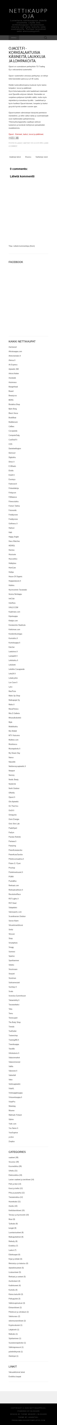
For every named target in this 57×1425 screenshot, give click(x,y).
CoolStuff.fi (13, 440)
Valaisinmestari (14, 1062)
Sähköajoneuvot (15, 1347)
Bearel (11, 391)
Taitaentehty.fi (14, 1000)
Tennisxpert (13, 1018)
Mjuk (10, 722)
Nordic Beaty (14, 780)
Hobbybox (12, 563)
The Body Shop (15, 1022)
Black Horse (13, 413)
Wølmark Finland (15, 1115)
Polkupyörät (13, 1299)
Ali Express (13, 365)
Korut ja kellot (14, 1188)
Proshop (12, 868)
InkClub (11, 599)
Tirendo (11, 1027)
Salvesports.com (15, 912)
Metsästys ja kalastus (17, 1263)
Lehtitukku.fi (13, 660)
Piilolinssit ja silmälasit (17, 1312)
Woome (11, 1111)
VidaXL (11, 1088)
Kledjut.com (13, 621)
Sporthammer (14, 960)
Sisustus (12, 1162)
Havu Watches (14, 541)
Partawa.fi (12, 841)
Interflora (12, 603)
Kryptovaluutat (14, 1325)
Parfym (11, 832)
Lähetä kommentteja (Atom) (24, 246)
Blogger (35, 1411)
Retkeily (12, 1241)
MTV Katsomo (14, 735)
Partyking (12, 846)
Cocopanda (13, 431)
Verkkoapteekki (14, 1084)
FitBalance (13, 497)
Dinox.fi (11, 462)
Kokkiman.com (14, 629)
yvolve (11, 1137)
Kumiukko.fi (13, 638)
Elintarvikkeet (14, 1308)
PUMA (11, 877)
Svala (11, 991)
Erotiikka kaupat (15, 1377)
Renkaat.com (14, 885)
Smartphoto (13, 943)
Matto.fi (11, 704)
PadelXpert (13, 828)
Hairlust (11, 528)
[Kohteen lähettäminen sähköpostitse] (9, 138)
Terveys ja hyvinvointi (17, 1215)
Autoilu (11, 1206)
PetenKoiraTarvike (16, 855)
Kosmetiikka (13, 1166)
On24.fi (11, 810)
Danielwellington (15, 448)
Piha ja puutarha (15, 1193)
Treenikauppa (14, 1044)
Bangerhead (13, 387)
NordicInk (12, 784)
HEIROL (12, 546)
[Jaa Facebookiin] (17, 138)
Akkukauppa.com (15, 351)
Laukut (19, 143)
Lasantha (33, 1417)
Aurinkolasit (13, 1281)
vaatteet (26, 143)
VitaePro (12, 1102)
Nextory (12, 775)
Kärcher (12, 647)
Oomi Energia (14, 819)
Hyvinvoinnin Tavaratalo (18, 590)
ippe (41, 143)
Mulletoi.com (13, 740)
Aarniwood (13, 347)
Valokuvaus (13, 1316)
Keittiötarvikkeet (15, 1210)
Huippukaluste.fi (15, 581)
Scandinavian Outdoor (17, 916)
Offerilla (12, 793)
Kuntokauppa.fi (14, 643)
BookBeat (12, 418)
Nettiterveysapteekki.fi (17, 766)
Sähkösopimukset (15, 1303)
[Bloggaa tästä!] (12, 138)
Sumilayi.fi (13, 987)
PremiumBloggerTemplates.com (28, 1420)
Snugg (11, 947)
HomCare (12, 568)
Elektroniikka (14, 1175)
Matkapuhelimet (15, 1237)
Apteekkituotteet (15, 1268)
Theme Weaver (28, 1414)
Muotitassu (13, 744)
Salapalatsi (13, 907)
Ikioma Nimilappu (15, 594)
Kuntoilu (12, 1290)
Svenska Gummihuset (17, 996)
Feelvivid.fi (13, 484)
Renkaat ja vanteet (16, 1277)
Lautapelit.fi (13, 656)
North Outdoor (14, 788)
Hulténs (11, 585)
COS (10, 444)
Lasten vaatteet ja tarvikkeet (19, 1180)
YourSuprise (13, 1133)
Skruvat (12, 934)
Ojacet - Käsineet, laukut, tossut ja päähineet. (26, 134)
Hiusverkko (13, 559)
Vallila (11, 1066)
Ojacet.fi (12, 797)
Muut (10, 1219)
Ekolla (11, 471)
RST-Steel (12, 903)
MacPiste (12, 691)
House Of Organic (15, 576)
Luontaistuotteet (15, 1232)
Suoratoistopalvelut (16, 1343)
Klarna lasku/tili (14, 1294)
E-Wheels (12, 466)
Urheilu (11, 1171)
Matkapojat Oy (14, 700)
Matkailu (12, 1334)
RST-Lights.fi (14, 899)
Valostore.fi (13, 1071)
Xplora (11, 1119)
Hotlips (11, 572)
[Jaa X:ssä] (15, 138)
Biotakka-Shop (14, 404)
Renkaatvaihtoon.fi (16, 890)
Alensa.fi (12, 360)
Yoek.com (12, 1124)
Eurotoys (12, 479)
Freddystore (13, 515)
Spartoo (12, 956)
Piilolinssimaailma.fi (16, 859)
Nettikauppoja (28, 13)
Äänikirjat (12, 1356)
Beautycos (13, 396)
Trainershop (13, 1035)
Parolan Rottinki (15, 837)
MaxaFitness (14, 709)
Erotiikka (12, 1246)
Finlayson (12, 493)
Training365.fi (14, 1040)
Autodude (12, 378)
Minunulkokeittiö (15, 718)
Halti (10, 532)
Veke (10, 1080)
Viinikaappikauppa (16, 1093)
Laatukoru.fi (13, 652)
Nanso (11, 757)
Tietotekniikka (14, 1197)
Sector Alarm (14, 921)
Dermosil (12, 453)
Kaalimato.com (14, 612)
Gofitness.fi (13, 524)
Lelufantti (12, 665)
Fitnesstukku (14, 501)
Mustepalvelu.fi (14, 749)
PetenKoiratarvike (15, 850)
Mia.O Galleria (14, 713)
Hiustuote (12, 554)
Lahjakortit (13, 1330)
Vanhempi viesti (42, 157)
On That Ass (13, 806)
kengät (11, 1228)
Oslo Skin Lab (14, 824)
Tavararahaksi (14, 1005)
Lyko (10, 687)
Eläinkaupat (13, 1255)
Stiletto (11, 965)
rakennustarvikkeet (16, 1321)
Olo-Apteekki (14, 802)
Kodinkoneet (13, 1285)
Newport (12, 771)
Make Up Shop (14, 696)
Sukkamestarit (14, 983)
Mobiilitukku (13, 727)
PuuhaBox (13, 881)
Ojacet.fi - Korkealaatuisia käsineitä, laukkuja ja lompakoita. (27, 54)
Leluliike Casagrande (17, 669)
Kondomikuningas (15, 634)
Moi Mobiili (13, 731)
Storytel (12, 974)
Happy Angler (14, 537)
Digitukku (12, 457)
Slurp (11, 938)
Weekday (12, 1106)
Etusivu (28, 157)
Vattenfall (12, 1075)
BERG (11, 400)
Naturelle (12, 762)
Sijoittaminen (14, 1338)
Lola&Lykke (13, 678)
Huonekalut (13, 1202)
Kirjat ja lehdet (14, 1259)
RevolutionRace (15, 894)
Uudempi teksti (15, 157)
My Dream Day (14, 753)
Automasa (12, 382)
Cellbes (11, 426)
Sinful (11, 930)
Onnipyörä (12, 815)
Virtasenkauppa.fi (15, 1097)
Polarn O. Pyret (15, 863)
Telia (10, 1009)
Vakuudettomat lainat (17, 1372)
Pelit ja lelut (13, 1184)
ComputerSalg (14, 435)
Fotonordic (13, 510)
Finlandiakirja (14, 488)
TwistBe (12, 1049)
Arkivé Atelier (14, 373)
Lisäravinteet (13, 1272)
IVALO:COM (13, 607)
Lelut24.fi (12, 674)
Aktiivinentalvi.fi (15, 356)
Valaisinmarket (14, 1058)
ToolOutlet (12, 1031)
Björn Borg (13, 409)
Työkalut (12, 1224)
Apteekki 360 (14, 369)
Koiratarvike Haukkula (17, 625)
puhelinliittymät (14, 1352)
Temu (11, 1013)
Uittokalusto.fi (14, 1053)
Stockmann (13, 969)
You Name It (13, 1128)
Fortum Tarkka (14, 506)
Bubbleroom (13, 422)
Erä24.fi (12, 475)
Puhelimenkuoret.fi (16, 872)
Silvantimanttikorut (16, 925)
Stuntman (12, 978)
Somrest (12, 952)
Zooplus (12, 1141)
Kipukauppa (13, 616)
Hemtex (12, 550)
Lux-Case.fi (13, 682)
